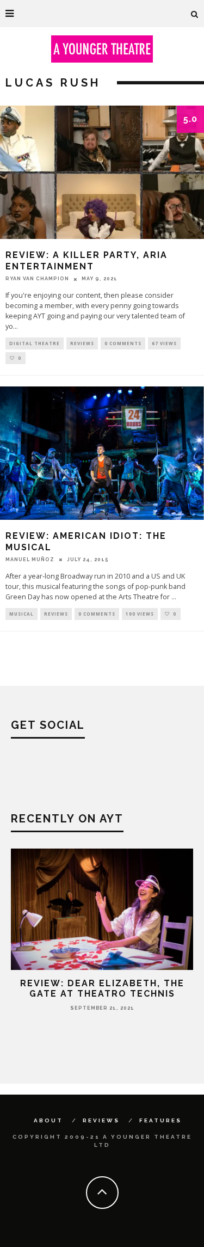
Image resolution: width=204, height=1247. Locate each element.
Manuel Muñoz (29, 559)
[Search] (195, 13)
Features (160, 1120)
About (48, 1120)
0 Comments (122, 343)
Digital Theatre (34, 343)
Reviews (82, 343)
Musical (21, 614)
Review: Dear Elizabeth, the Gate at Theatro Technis (102, 988)
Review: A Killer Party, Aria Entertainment (86, 261)
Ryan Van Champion (37, 278)
